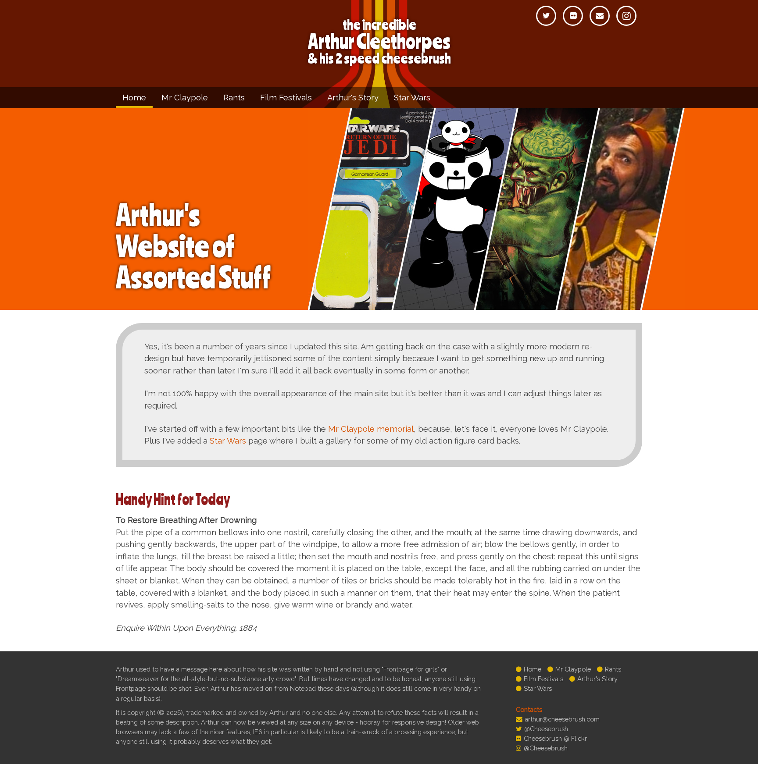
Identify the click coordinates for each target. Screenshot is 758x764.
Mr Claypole (184, 97)
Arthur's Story (353, 97)
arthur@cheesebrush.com (562, 719)
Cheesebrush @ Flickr (555, 738)
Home (134, 97)
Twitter (546, 16)
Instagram (626, 16)
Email (600, 16)
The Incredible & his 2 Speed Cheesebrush (379, 41)
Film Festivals (286, 97)
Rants (234, 97)
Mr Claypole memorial (371, 429)
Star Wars (412, 97)
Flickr (573, 16)
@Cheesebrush (546, 728)
